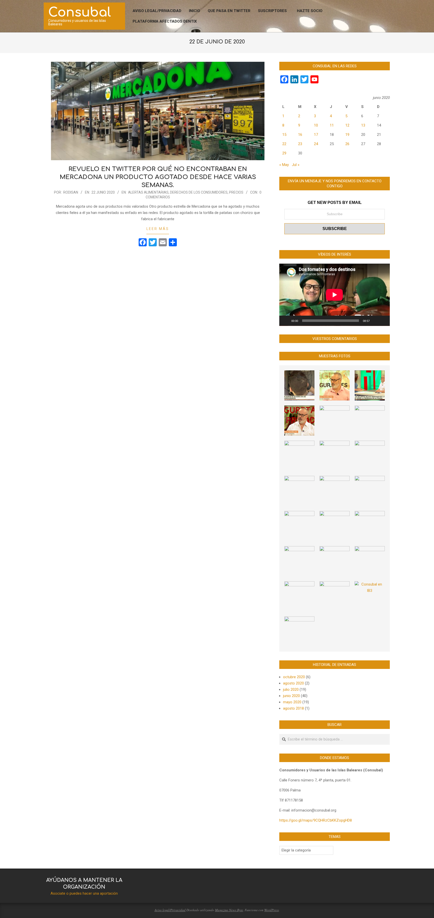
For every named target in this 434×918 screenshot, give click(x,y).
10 (316, 125)
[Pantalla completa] (383, 320)
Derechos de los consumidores (199, 192)
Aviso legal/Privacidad (170, 910)
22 (284, 144)
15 (284, 134)
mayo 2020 (292, 702)
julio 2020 (291, 689)
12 (347, 125)
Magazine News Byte (229, 910)
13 (363, 125)
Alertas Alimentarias (148, 192)
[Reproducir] (285, 320)
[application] (334, 295)
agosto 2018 (293, 708)
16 (300, 134)
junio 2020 (291, 696)
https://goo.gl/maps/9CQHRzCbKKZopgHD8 (315, 820)
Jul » (295, 164)
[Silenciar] (375, 320)
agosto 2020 (293, 683)
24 (316, 144)
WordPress (271, 910)
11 (332, 125)
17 (316, 134)
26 (347, 144)
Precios (236, 192)
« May (284, 164)
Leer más (157, 229)
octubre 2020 (294, 677)
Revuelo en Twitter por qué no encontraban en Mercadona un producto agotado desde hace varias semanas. (158, 177)
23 (300, 144)
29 (284, 153)
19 (347, 134)
